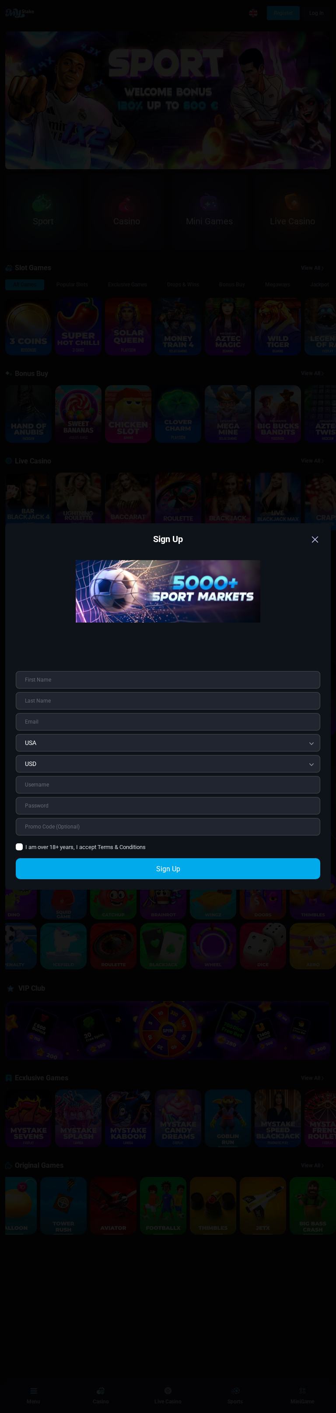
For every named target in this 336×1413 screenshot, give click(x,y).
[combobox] (168, 743)
